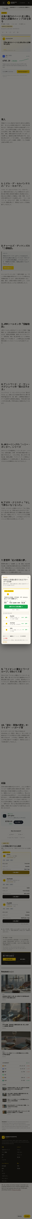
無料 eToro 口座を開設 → (16, 606)
